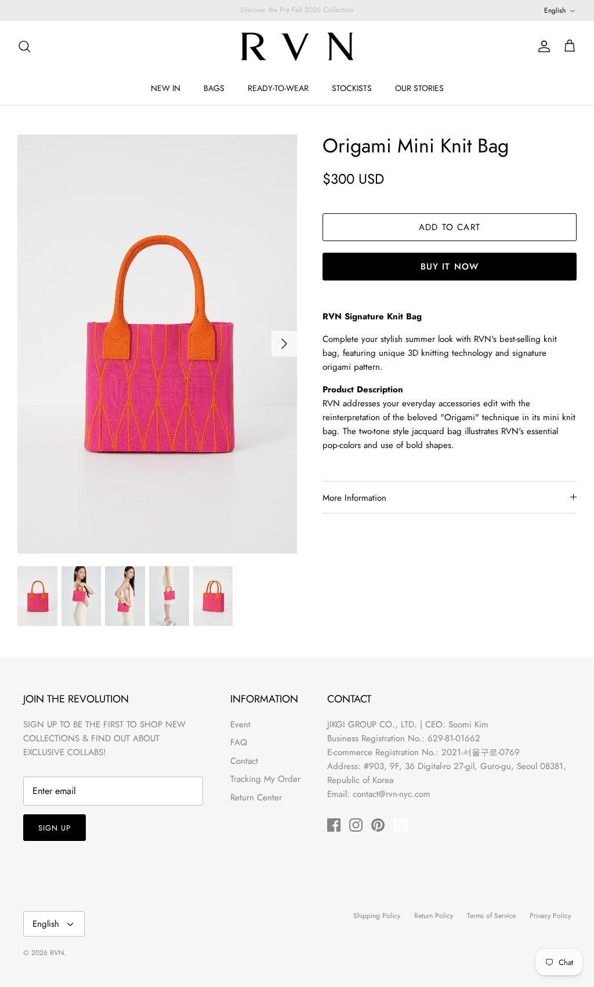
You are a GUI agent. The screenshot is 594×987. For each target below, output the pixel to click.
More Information (354, 497)
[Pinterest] (378, 825)
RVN (57, 953)
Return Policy (433, 915)
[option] (157, 343)
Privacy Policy (550, 915)
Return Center (256, 797)
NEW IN (165, 88)
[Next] (284, 343)
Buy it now (450, 266)
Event (240, 724)
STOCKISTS (352, 88)
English (555, 10)
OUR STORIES (419, 88)
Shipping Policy (376, 915)
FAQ (238, 742)
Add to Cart (449, 227)
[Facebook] (334, 825)
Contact (244, 761)
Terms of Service (491, 915)
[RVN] (297, 46)
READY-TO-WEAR (278, 88)
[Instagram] (356, 825)
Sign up (54, 827)
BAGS (214, 88)
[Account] (542, 46)
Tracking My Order (265, 779)
